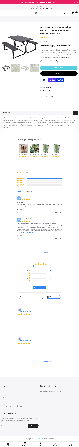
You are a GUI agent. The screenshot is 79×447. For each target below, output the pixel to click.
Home (3, 19)
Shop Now (49, 8)
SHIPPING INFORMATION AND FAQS (51, 391)
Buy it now (59, 73)
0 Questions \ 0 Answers (23, 175)
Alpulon (48, 87)
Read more (65, 57)
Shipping (52, 46)
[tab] (20, 192)
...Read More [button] (29, 232)
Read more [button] (47, 361)
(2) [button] (25, 178)
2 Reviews (51, 37)
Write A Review (39, 288)
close (76, 2)
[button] (20, 209)
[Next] (35, 44)
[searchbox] (31, 297)
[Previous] (5, 44)
